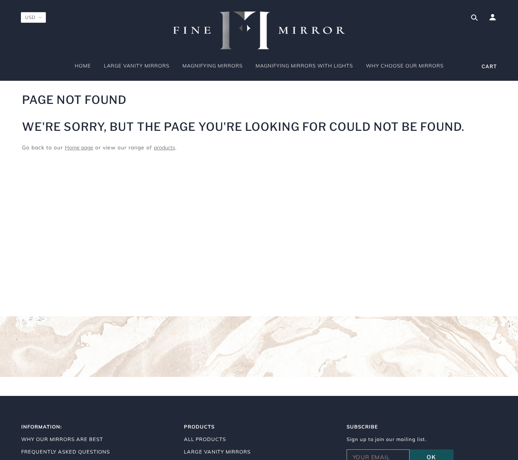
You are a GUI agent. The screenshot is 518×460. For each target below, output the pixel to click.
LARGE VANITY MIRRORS (217, 452)
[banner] (259, 30)
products (164, 147)
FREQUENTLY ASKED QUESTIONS (65, 452)
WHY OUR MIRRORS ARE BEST (62, 439)
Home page (79, 147)
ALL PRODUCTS (205, 439)
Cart (489, 66)
